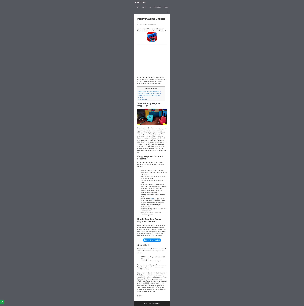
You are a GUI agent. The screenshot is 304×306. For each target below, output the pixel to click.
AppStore (140, 2)
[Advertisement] (152, 59)
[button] (167, 11)
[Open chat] (2, 302)
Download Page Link (153, 240)
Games (144, 7)
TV (150, 7)
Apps (137, 7)
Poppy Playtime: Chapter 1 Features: (149, 93)
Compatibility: (143, 99)
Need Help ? (157, 7)
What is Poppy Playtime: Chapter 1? (149, 91)
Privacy (166, 7)
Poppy (152, 199)
